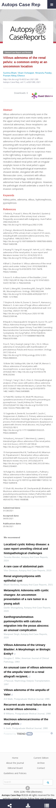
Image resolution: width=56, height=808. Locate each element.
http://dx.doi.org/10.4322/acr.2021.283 (20, 79)
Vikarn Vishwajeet (26, 73)
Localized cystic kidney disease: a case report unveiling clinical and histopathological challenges (26, 549)
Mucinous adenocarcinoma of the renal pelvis (26, 721)
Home (15, 757)
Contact (41, 768)
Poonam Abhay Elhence (14, 76)
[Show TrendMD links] (51, 733)
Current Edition (41, 757)
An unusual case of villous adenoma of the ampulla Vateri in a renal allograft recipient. (28, 672)
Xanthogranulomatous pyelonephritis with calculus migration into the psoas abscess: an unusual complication (26, 623)
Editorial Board (15, 768)
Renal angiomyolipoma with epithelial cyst (22, 578)
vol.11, (23, 82)
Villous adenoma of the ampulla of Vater (26, 692)
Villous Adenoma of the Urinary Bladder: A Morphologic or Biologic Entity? (27, 649)
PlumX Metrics (45, 95)
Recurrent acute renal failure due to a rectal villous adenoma (27, 707)
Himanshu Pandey (43, 73)
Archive (41, 762)
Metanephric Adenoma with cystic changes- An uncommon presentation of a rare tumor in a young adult (26, 597)
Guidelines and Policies (15, 773)
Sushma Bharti (9, 73)
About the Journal (15, 762)
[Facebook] (28, 788)
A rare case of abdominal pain (23, 566)
